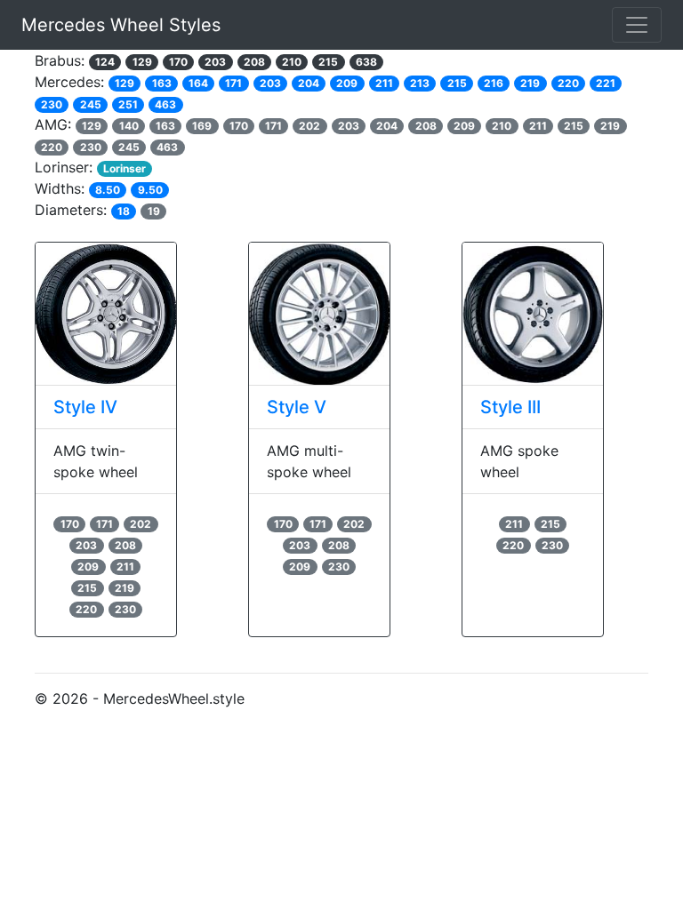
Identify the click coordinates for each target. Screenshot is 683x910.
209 (347, 83)
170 (178, 61)
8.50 (107, 189)
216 (493, 83)
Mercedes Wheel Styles (121, 25)
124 (105, 61)
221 (605, 83)
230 (51, 104)
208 (254, 61)
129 (142, 61)
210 (291, 61)
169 (202, 125)
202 (309, 125)
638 (366, 61)
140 (129, 125)
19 (154, 211)
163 (162, 83)
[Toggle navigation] (637, 25)
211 (384, 83)
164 (198, 83)
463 (165, 104)
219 (530, 83)
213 (420, 83)
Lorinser (124, 168)
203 (215, 61)
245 (90, 104)
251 (128, 104)
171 (233, 83)
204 (308, 83)
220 (568, 83)
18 (123, 211)
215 (328, 61)
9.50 (150, 189)
